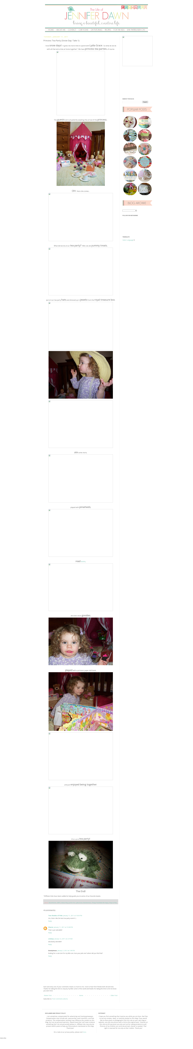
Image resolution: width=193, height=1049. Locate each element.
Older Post (114, 995)
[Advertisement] (137, 82)
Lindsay (51, 939)
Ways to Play (113, 903)
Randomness (87, 903)
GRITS (59, 903)
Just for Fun (71, 903)
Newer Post (48, 995)
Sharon (50, 927)
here (84, 1032)
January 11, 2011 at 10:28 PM (63, 927)
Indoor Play (64, 903)
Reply (50, 921)
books (83, 561)
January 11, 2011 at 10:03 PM (72, 915)
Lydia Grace (79, 903)
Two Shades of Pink (55, 915)
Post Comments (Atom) (60, 999)
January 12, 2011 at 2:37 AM (63, 939)
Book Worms (52, 903)
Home (81, 995)
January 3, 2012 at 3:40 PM (66, 950)
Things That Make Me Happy (100, 903)
